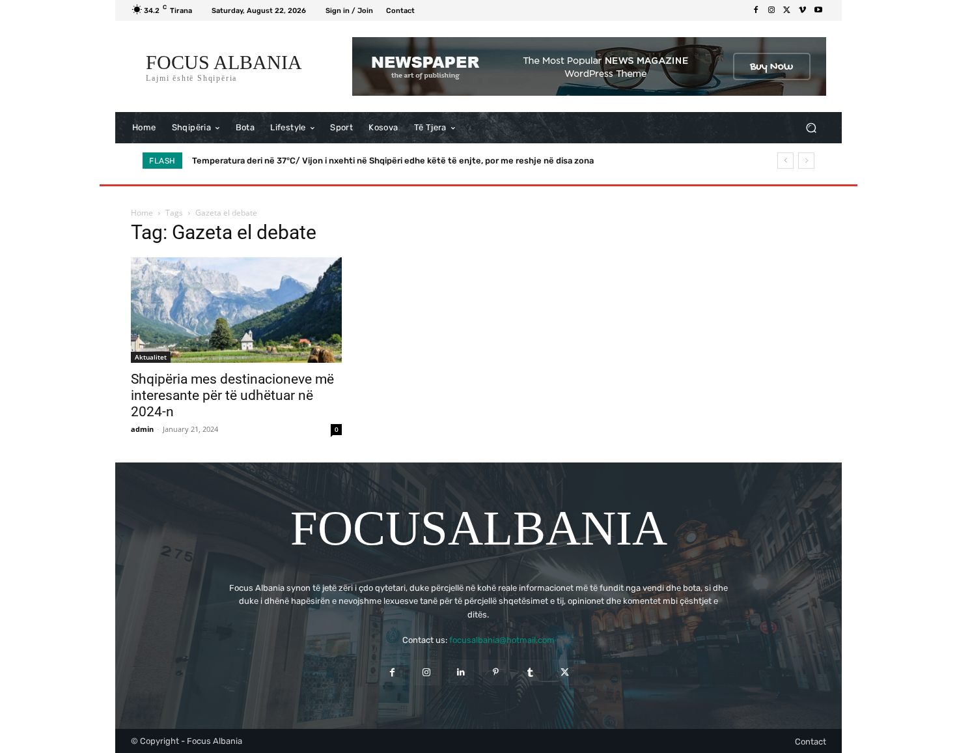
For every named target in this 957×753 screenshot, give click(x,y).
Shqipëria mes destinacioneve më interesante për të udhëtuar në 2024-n (232, 395)
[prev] (785, 160)
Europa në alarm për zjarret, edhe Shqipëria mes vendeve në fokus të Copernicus (356, 160)
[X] (787, 10)
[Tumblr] (530, 672)
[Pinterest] (495, 672)
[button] (811, 128)
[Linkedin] (461, 672)
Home (142, 212)
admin (142, 429)
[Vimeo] (803, 10)
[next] (806, 160)
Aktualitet (151, 357)
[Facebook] (756, 10)
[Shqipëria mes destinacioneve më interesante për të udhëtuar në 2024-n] (236, 310)
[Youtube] (818, 10)
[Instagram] (771, 10)
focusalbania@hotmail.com (502, 640)
